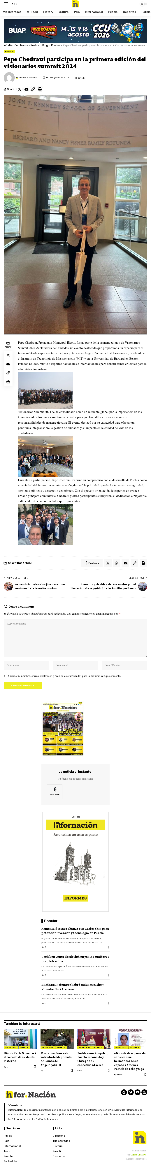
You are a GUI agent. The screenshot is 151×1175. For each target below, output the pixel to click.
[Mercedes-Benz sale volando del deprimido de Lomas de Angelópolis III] (57, 1039)
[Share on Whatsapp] (116, 563)
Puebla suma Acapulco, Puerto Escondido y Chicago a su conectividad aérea (92, 1059)
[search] (134, 4)
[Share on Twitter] (19, 89)
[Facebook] (54, 791)
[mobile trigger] (7, 4)
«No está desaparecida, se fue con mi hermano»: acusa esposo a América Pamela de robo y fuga (130, 1061)
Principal (11, 1047)
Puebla (9, 51)
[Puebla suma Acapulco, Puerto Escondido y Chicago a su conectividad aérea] (93, 1039)
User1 (119, 1075)
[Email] (26, 89)
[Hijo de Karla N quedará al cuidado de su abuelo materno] (20, 1039)
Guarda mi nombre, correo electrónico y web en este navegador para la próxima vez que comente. (64, 676)
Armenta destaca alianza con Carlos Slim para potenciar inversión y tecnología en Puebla (75, 931)
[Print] (40, 89)
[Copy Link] (33, 89)
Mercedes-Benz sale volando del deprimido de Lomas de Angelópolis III (56, 1059)
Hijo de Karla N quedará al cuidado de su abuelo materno (20, 1057)
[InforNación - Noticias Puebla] (75, 4)
